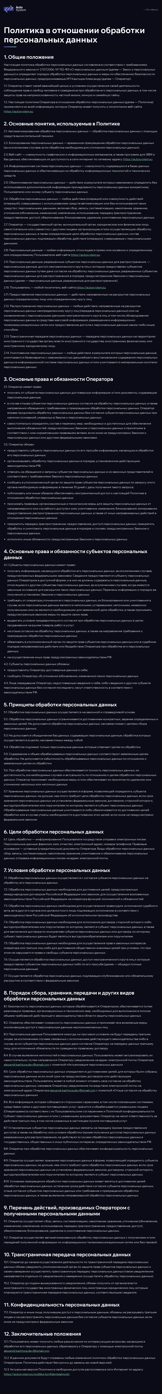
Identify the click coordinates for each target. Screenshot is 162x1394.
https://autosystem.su (18, 111)
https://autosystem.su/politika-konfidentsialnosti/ (37, 1374)
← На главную (150, 9)
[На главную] (15, 9)
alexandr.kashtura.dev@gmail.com (26, 1064)
